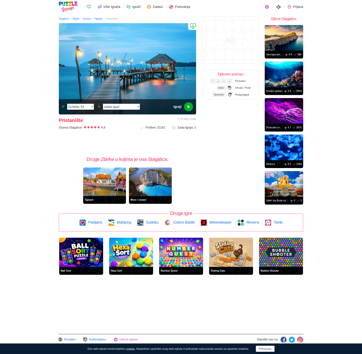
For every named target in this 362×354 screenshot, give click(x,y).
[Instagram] (300, 340)
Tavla (277, 222)
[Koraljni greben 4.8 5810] (284, 74)
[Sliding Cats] (231, 252)
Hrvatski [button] (69, 339)
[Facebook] (284, 340)
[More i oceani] (150, 181)
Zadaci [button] (158, 7)
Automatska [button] (97, 339)
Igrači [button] (136, 7)
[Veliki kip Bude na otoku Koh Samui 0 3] (284, 184)
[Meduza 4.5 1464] (284, 147)
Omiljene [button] (89, 6)
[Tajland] (104, 181)
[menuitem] (89, 6)
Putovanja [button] (182, 7)
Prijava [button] (298, 7)
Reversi (252, 222)
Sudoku (152, 222)
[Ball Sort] (81, 252)
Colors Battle (183, 222)
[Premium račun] (267, 6)
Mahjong (123, 222)
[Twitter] (292, 340)
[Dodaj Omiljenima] (192, 26)
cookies (130, 348)
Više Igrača (111, 7)
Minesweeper (220, 222)
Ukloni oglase (129, 339)
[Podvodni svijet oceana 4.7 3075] (284, 111)
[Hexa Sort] (131, 252)
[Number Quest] (181, 252)
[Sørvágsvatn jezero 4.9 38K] (284, 38)
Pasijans (94, 222)
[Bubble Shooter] (281, 252)
